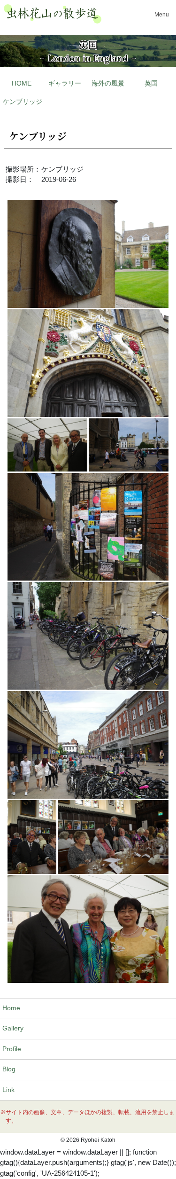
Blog (8, 1069)
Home (11, 1008)
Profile (11, 1049)
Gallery (12, 1028)
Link (8, 1089)
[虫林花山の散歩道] (52, 13)
